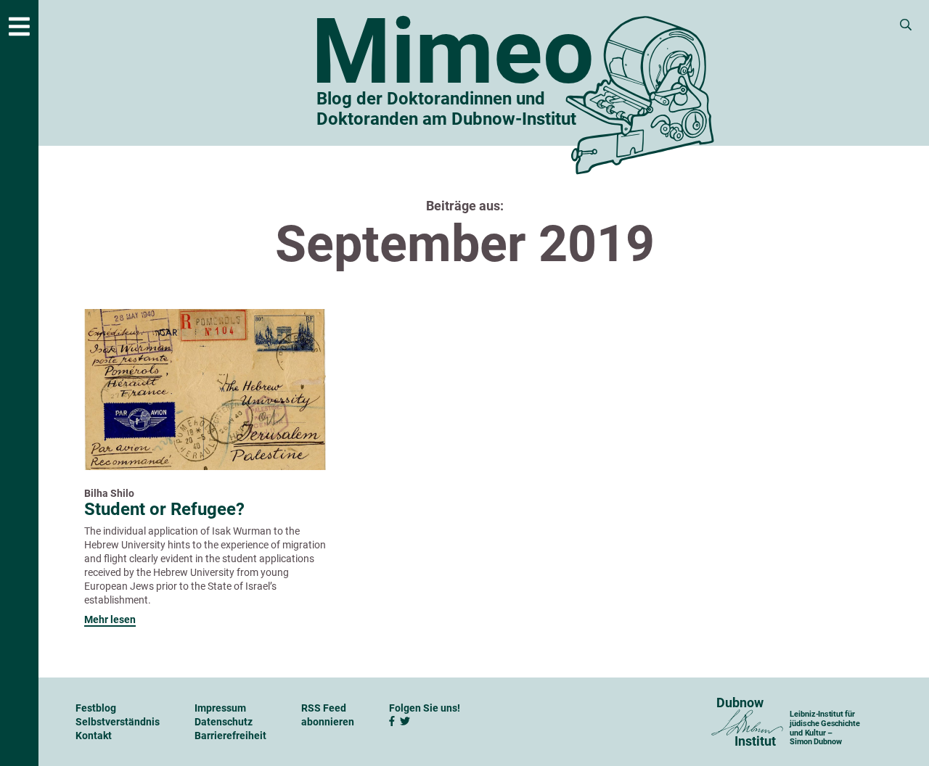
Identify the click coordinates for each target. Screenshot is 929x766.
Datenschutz (224, 722)
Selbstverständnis (117, 722)
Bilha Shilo (109, 493)
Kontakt (93, 735)
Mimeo (452, 52)
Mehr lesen (110, 619)
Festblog (95, 708)
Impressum (220, 708)
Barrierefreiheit (230, 735)
